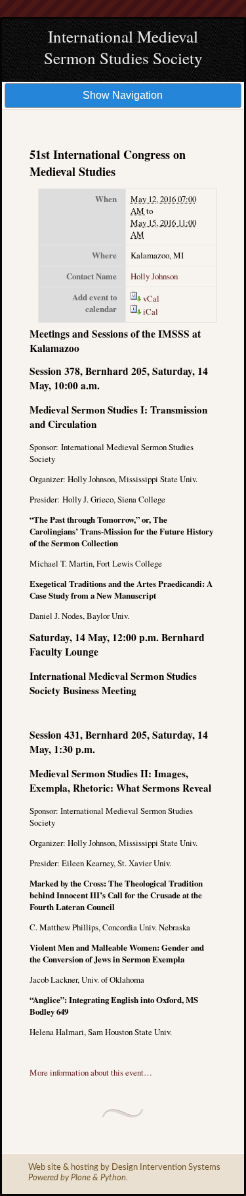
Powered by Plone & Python (77, 1178)
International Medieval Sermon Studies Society (123, 47)
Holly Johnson (154, 276)
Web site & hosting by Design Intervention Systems (124, 1167)
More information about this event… (91, 1072)
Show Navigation (123, 95)
